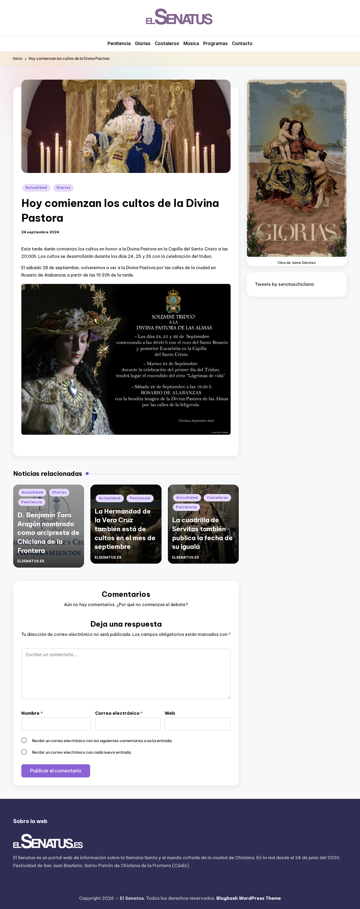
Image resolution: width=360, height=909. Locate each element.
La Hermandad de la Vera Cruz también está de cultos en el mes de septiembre (125, 528)
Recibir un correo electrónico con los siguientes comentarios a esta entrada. (102, 740)
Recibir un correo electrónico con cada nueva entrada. (82, 752)
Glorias (63, 188)
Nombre (32, 713)
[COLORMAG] (48, 841)
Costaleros (217, 498)
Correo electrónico (119, 713)
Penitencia (31, 502)
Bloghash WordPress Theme (248, 898)
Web (170, 713)
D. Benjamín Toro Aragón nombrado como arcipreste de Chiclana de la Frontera (48, 532)
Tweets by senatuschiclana (284, 284)
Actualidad (36, 188)
